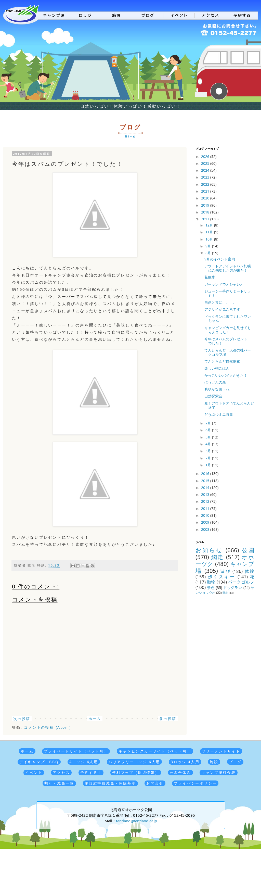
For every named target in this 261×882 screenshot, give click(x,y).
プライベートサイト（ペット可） (76, 751)
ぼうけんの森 (215, 382)
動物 (211, 582)
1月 (208, 464)
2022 (205, 184)
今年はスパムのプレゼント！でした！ (227, 341)
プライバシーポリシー (195, 783)
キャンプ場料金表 (218, 772)
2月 (208, 458)
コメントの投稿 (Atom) (47, 727)
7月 (208, 423)
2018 (205, 212)
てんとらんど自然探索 (222, 361)
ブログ (235, 761)
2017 (205, 219)
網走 (217, 557)
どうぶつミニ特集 (218, 414)
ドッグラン (232, 587)
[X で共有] (82, 565)
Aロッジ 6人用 (83, 761)
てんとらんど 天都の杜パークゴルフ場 (227, 352)
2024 (205, 170)
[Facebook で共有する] (87, 565)
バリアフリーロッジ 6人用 (134, 761)
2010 (205, 515)
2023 (205, 177)
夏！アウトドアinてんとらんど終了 (229, 405)
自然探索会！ (215, 396)
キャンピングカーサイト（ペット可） (155, 751)
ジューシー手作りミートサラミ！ (227, 293)
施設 (214, 761)
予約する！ (91, 772)
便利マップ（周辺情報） (135, 772)
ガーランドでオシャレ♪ (223, 284)
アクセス (61, 772)
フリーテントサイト (221, 751)
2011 (205, 508)
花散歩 (209, 277)
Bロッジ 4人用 (185, 761)
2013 (205, 494)
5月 (208, 437)
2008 (205, 529)
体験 (249, 571)
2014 (205, 487)
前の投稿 (167, 718)
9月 (208, 246)
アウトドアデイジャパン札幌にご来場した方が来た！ (227, 268)
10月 (209, 239)
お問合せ (154, 783)
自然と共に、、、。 (220, 302)
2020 (205, 198)
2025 (205, 163)
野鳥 (225, 593)
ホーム (94, 718)
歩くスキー (222, 576)
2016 (205, 473)
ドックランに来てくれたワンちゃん (227, 318)
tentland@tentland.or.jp (136, 820)
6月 (208, 429)
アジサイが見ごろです (222, 309)
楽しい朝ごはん (216, 368)
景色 (211, 587)
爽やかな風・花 (216, 389)
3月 (208, 450)
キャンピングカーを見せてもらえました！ (227, 329)
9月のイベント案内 (219, 259)
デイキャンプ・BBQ (39, 761)
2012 (205, 501)
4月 (208, 444)
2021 (205, 191)
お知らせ (209, 550)
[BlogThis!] (77, 565)
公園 (248, 550)
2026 (205, 156)
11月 (209, 232)
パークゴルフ (241, 582)
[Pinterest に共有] (92, 565)
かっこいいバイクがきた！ (225, 375)
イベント (33, 772)
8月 (208, 252)
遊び (225, 571)
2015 (205, 480)
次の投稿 (21, 718)
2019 (205, 205)
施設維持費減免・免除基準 (110, 783)
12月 (209, 225)
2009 (205, 522)
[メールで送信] (72, 565)
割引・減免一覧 (59, 783)
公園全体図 (180, 772)
